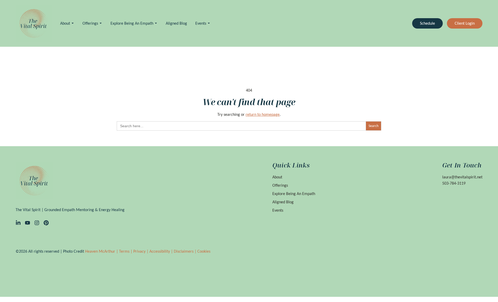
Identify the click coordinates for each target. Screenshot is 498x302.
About (65, 23)
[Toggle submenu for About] (72, 23)
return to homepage (263, 114)
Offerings (90, 23)
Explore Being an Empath (131, 23)
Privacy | (141, 251)
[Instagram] (36, 222)
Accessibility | (161, 251)
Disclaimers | (185, 251)
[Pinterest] (46, 222)
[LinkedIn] (18, 222)
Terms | (126, 251)
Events (200, 23)
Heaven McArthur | (102, 251)
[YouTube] (27, 222)
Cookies (203, 251)
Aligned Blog (176, 23)
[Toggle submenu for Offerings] (100, 23)
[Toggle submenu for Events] (208, 23)
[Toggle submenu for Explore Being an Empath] (155, 23)
